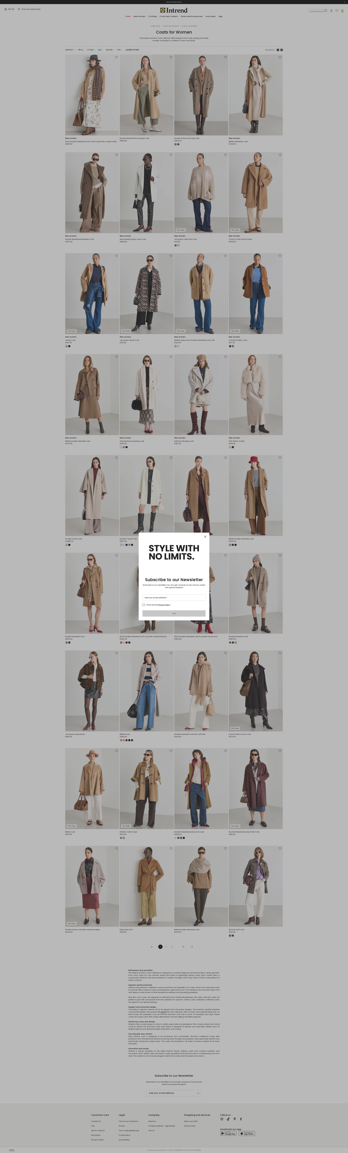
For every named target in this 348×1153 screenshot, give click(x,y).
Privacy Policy (164, 605)
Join (174, 613)
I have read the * (158, 605)
